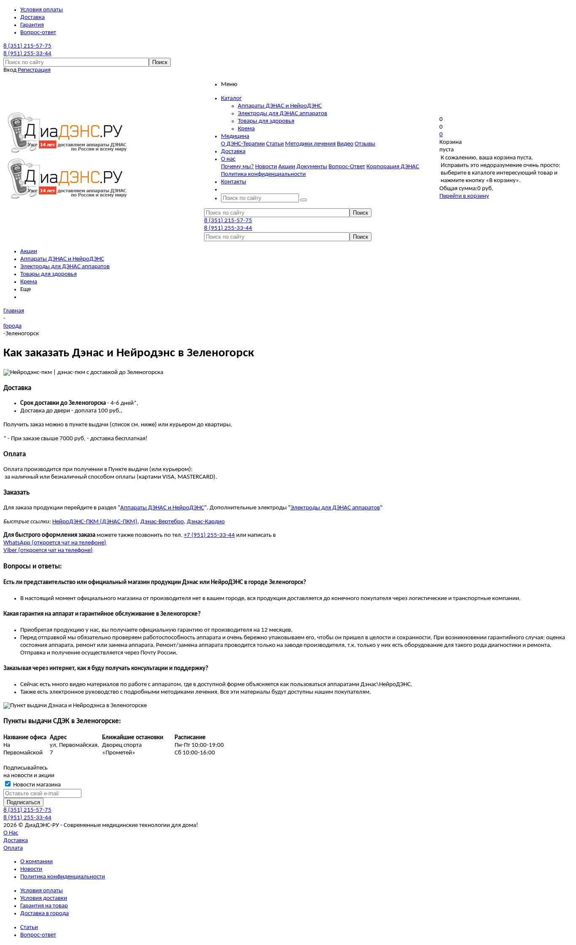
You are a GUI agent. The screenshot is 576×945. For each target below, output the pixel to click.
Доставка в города (44, 913)
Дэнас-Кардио (206, 522)
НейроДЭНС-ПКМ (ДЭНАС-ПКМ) (94, 522)
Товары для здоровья (266, 121)
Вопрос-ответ (38, 935)
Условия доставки (43, 898)
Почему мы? (237, 167)
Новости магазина (36, 785)
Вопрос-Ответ (346, 167)
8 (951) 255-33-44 (27, 54)
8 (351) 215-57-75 (27, 46)
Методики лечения (310, 144)
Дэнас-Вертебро (162, 522)
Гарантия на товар (44, 906)
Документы (311, 167)
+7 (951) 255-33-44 (209, 535)
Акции (286, 167)
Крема (246, 129)
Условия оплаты (41, 891)
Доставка (15, 840)
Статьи (275, 144)
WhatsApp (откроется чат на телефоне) (54, 543)
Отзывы (365, 144)
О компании (36, 862)
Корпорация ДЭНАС (392, 167)
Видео (345, 144)
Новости (266, 167)
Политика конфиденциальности (263, 174)
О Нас (10, 833)
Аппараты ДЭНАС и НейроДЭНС (280, 106)
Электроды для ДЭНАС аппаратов (282, 113)
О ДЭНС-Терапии (243, 144)
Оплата (13, 848)
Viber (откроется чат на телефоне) (48, 550)
